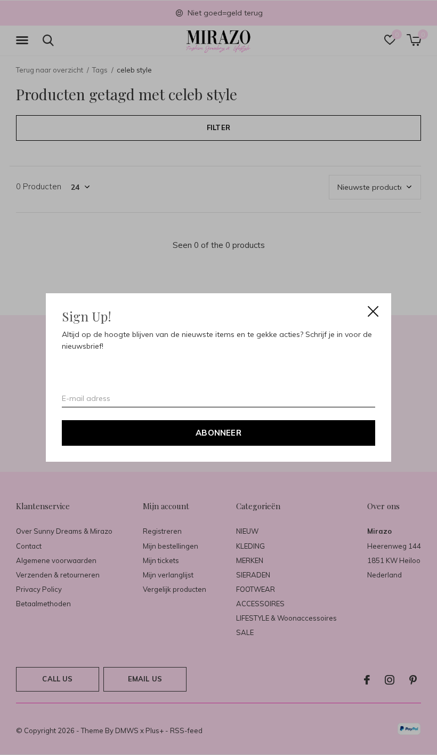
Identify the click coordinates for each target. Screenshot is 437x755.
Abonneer (218, 433)
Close (373, 311)
